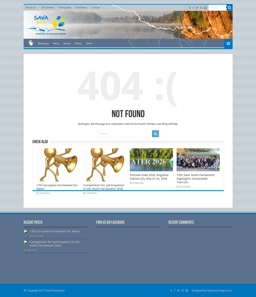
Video (89, 43)
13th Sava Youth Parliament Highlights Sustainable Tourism (196, 178)
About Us (31, 7)
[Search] (230, 8)
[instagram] (205, 7)
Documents (48, 7)
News (56, 43)
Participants (64, 7)
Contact (95, 7)
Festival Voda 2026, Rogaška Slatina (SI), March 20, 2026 (149, 176)
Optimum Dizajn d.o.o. (220, 290)
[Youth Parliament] (47, 24)
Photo (78, 43)
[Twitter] (197, 7)
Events (67, 43)
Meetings (43, 43)
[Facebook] (193, 7)
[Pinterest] (201, 7)
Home (31, 43)
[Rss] (189, 7)
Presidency (81, 7)
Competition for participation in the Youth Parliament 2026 (103, 187)
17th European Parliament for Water (55, 231)
